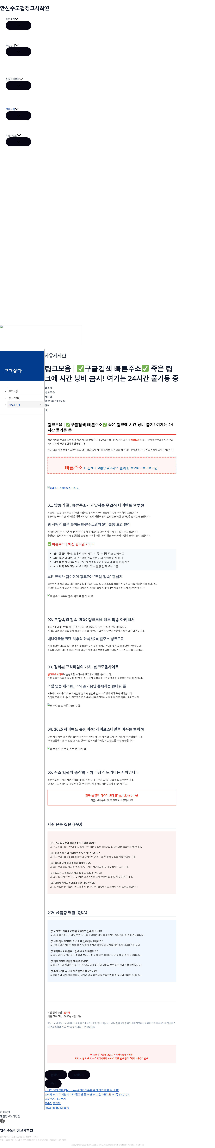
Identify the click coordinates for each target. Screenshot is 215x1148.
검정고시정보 (12, 79)
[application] (17, 19)
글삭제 (57, 1103)
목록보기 (50, 1099)
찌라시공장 (136, 1058)
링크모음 (134, 439)
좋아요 (55, 1075)
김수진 (67, 1012)
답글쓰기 (60, 1099)
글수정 (48, 1103)
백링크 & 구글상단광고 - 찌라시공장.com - (111, 1054)
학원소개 (10, 19)
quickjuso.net (128, 795)
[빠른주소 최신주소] (63, 488)
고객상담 (10, 109)
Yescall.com (132, 1144)
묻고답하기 (14, 398)
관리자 (140, 1144)
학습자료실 (11, 135)
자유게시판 (14, 404)
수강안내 (10, 45)
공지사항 (13, 391)
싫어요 (79, 1075)
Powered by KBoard (57, 1107)
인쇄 (53, 1083)
